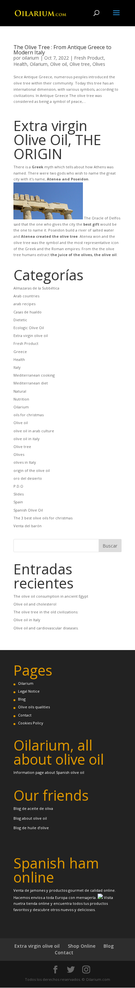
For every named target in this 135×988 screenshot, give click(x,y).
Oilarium (39, 64)
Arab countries (26, 295)
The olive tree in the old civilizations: (45, 611)
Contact (24, 715)
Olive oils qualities (34, 706)
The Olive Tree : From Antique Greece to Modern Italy (62, 50)
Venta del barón (27, 525)
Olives (98, 64)
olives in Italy (24, 462)
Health (20, 64)
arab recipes (24, 303)
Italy (17, 367)
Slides (18, 494)
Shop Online (81, 946)
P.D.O (18, 486)
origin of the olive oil (31, 470)
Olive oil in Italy (26, 619)
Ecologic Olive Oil (28, 327)
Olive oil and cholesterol (34, 604)
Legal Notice (29, 691)
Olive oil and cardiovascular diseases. (46, 627)
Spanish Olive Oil (28, 510)
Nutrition (21, 399)
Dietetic (20, 319)
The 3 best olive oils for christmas (42, 517)
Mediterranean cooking (34, 375)
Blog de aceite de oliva (33, 808)
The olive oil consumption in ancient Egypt (50, 596)
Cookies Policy (30, 722)
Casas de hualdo (27, 311)
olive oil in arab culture (33, 430)
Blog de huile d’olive (31, 827)
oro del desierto (27, 478)
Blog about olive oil (30, 818)
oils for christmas (28, 414)
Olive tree (79, 64)
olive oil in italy (26, 438)
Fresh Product (89, 58)
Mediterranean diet (30, 383)
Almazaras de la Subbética (36, 288)
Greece (20, 351)
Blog (22, 699)
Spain (18, 501)
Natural (19, 391)
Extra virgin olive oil (30, 335)
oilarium (30, 58)
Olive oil (58, 64)
